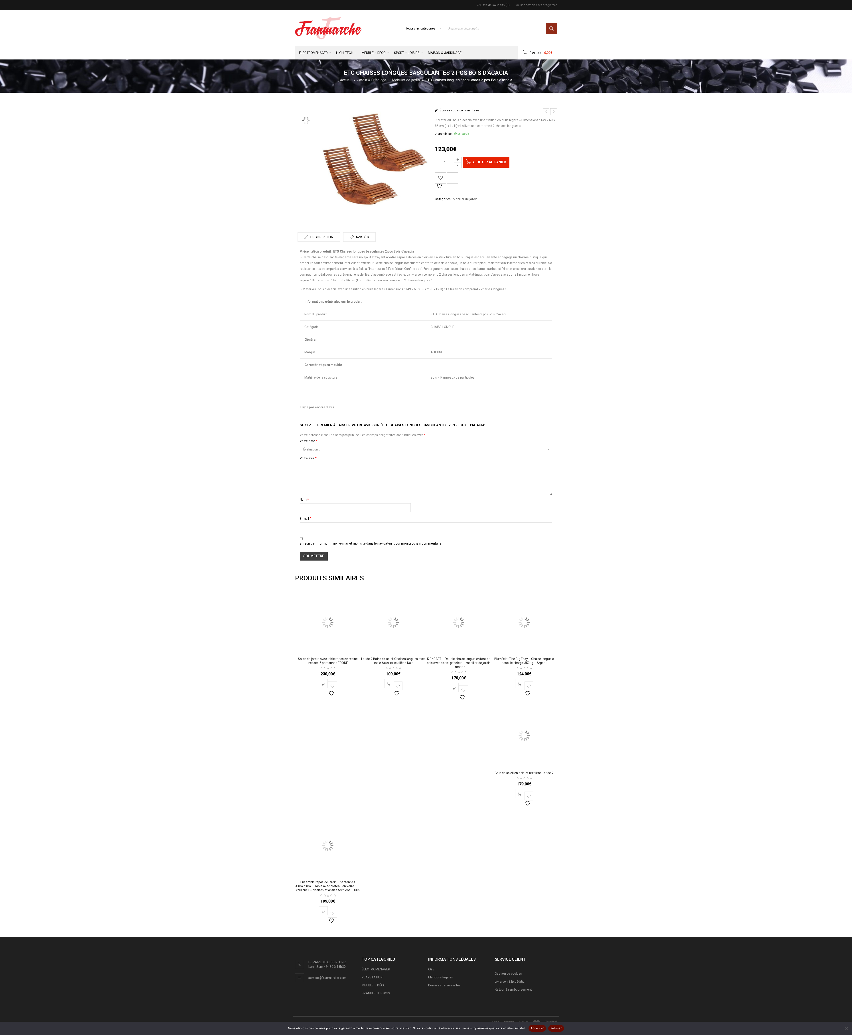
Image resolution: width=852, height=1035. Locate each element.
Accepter (537, 1028)
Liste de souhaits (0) (495, 5)
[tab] (319, 237)
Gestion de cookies (508, 973)
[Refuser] (846, 1028)
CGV (431, 969)
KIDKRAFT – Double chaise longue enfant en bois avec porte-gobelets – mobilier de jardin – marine (459, 663)
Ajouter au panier (489, 162)
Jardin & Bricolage (372, 80)
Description (321, 237)
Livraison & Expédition (511, 981)
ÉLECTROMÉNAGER (376, 969)
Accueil (346, 80)
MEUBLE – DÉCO (373, 985)
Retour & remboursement (513, 989)
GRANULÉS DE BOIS (376, 993)
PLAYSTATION (372, 977)
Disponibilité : (444, 133)
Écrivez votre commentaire (459, 110)
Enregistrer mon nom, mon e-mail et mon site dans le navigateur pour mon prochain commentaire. (371, 543)
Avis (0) (362, 237)
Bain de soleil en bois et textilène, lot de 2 (524, 773)
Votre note (309, 441)
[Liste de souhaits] (440, 178)
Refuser (556, 1028)
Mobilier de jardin (406, 80)
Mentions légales (440, 977)
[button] (323, 683)
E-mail (305, 518)
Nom (304, 499)
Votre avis (308, 458)
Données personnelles (444, 985)
